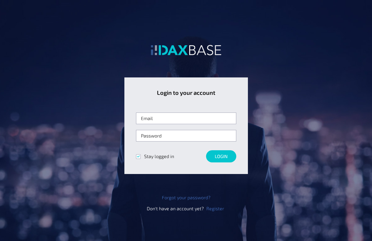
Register (215, 208)
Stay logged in (158, 156)
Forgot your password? (186, 197)
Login (221, 156)
